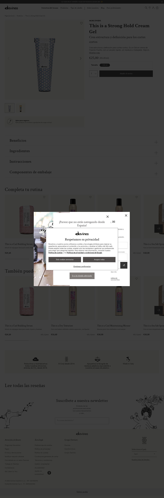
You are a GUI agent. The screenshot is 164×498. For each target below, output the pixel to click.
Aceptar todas (99, 259)
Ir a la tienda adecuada (82, 275)
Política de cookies (55, 253)
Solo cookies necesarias (65, 259)
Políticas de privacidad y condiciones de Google (84, 253)
